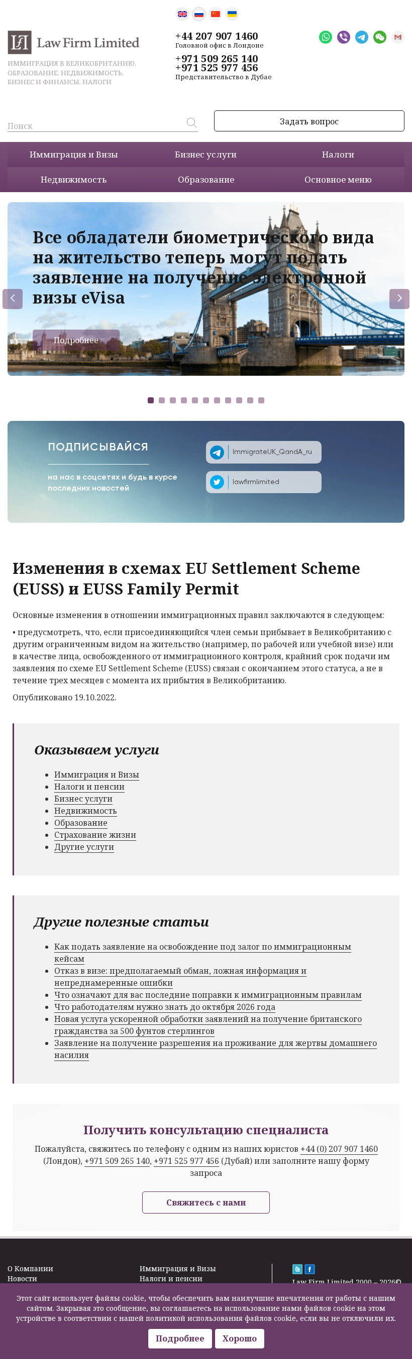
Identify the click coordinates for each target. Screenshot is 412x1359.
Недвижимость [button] (74, 179)
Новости (22, 1278)
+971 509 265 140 (216, 58)
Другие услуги (84, 846)
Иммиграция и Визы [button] (74, 154)
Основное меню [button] (338, 179)
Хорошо (240, 1338)
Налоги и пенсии (89, 786)
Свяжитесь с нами (206, 1202)
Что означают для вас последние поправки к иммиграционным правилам (208, 994)
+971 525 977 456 (216, 67)
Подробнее (76, 340)
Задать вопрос (309, 121)
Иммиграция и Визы (96, 774)
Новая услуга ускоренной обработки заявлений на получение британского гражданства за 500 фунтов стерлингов (208, 1024)
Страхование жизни (95, 834)
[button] (151, 400)
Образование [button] (206, 179)
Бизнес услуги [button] (206, 154)
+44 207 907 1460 (216, 36)
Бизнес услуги (83, 798)
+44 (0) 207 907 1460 (339, 1148)
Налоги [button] (338, 154)
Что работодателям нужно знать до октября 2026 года (164, 1006)
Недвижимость (85, 810)
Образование (81, 822)
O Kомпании (30, 1268)
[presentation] (13, 299)
